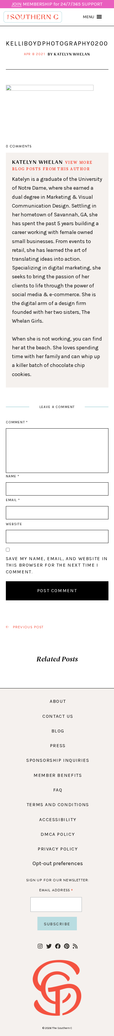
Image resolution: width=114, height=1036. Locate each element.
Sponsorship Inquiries (57, 760)
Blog (57, 731)
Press (58, 745)
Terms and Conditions (58, 804)
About (58, 701)
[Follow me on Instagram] (40, 946)
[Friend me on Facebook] (57, 946)
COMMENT (17, 422)
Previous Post (28, 627)
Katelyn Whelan (72, 54)
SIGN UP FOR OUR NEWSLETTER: (57, 880)
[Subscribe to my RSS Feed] (75, 946)
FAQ (58, 790)
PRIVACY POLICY (58, 849)
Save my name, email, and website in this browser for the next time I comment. (57, 565)
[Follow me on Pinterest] (66, 946)
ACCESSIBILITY (57, 819)
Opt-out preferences (57, 863)
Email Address (56, 890)
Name (12, 476)
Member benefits (58, 775)
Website (14, 524)
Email (13, 500)
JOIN (16, 4)
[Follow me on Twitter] (49, 946)
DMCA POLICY (58, 834)
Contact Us (57, 716)
